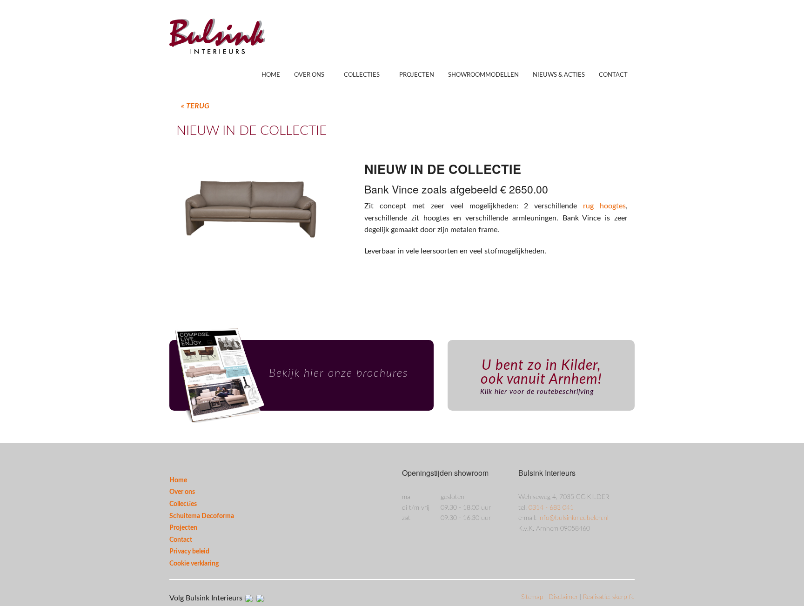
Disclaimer (564, 597)
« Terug (195, 106)
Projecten (416, 75)
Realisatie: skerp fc (609, 597)
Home (270, 75)
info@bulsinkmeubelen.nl (573, 518)
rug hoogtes (604, 206)
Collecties (362, 75)
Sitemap (533, 597)
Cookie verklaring (194, 563)
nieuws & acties (559, 75)
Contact (613, 75)
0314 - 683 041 (551, 508)
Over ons (309, 75)
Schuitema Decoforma (201, 516)
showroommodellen (483, 75)
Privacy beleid (189, 551)
